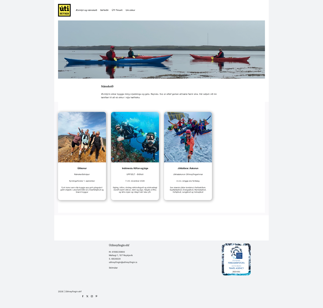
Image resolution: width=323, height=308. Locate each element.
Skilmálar (113, 267)
